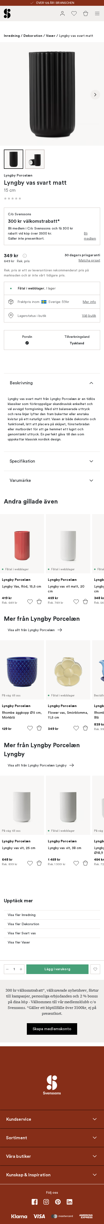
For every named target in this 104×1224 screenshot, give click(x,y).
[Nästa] (95, 94)
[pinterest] (58, 1202)
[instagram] (46, 1202)
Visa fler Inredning (22, 915)
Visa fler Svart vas (22, 933)
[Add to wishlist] (30, 602)
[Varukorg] (85, 13)
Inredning (12, 36)
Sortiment (16, 1138)
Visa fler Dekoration (23, 924)
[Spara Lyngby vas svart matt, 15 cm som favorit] (95, 969)
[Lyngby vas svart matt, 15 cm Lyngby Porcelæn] (52, 94)
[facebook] (34, 1202)
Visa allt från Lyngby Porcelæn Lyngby (37, 765)
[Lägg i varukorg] (39, 601)
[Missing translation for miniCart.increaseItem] (21, 969)
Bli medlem (90, 236)
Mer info (89, 302)
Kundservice (18, 1119)
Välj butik (89, 315)
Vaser (50, 36)
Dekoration (32, 36)
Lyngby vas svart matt (76, 36)
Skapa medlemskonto (52, 1029)
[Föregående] (9, 94)
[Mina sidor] (62, 13)
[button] (12, 198)
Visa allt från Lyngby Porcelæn (31, 630)
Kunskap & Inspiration (28, 1175)
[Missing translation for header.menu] (97, 13)
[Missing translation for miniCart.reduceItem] (7, 969)
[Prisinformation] (24, 256)
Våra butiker (18, 1156)
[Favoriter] (74, 13)
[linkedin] (69, 1202)
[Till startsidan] (7, 13)
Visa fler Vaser (19, 942)
